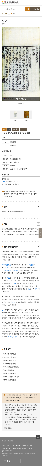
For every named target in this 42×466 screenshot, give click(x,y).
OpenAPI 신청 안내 (27, 445)
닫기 (38, 206)
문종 (3, 310)
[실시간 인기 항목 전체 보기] (9, 13)
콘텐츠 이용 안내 (8, 428)
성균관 (14, 302)
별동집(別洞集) (13, 337)
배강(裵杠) (16, 270)
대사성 (37, 289)
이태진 (4, 181)
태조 (8, 267)
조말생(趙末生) (6, 270)
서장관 (15, 283)
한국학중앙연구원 (7, 441)
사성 (29, 289)
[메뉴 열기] (38, 2)
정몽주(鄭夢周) (6, 265)
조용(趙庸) (30, 265)
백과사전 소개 (5, 445)
